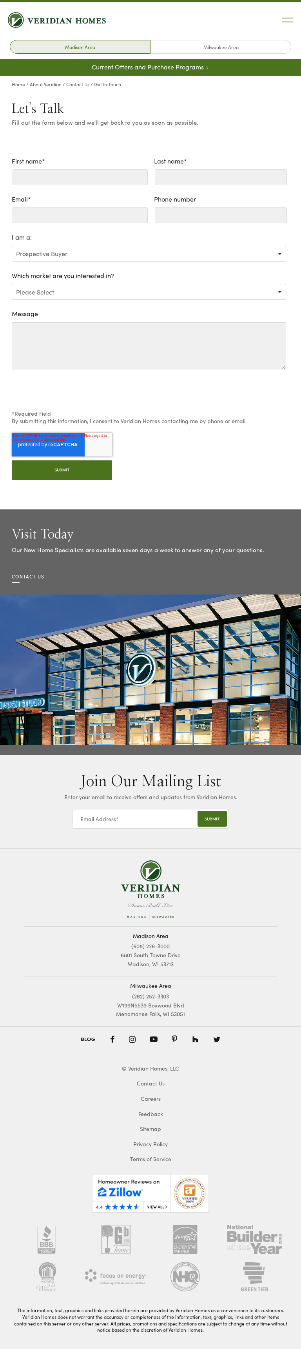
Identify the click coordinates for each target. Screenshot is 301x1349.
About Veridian (46, 84)
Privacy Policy (150, 1144)
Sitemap (150, 1129)
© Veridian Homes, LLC (150, 1068)
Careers (151, 1098)
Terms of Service (150, 1159)
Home (18, 84)
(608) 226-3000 (150, 946)
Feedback (150, 1114)
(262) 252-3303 (150, 996)
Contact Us (77, 84)
